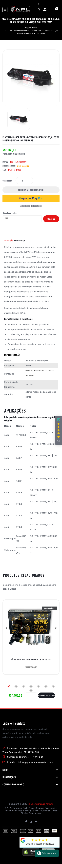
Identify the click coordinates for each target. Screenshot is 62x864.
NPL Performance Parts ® (40, 804)
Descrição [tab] (8, 240)
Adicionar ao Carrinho (31, 190)
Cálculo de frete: (10, 213)
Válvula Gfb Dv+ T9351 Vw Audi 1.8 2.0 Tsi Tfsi (31, 659)
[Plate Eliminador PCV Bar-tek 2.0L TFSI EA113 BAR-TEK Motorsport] (19, 119)
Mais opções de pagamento (31, 205)
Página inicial (31, 28)
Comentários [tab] (19, 240)
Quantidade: (7, 180)
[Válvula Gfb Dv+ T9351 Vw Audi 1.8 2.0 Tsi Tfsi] (31, 628)
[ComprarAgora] (31, 198)
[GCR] (23, 840)
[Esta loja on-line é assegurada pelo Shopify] (30, 852)
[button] (6, 627)
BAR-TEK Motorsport (18, 161)
